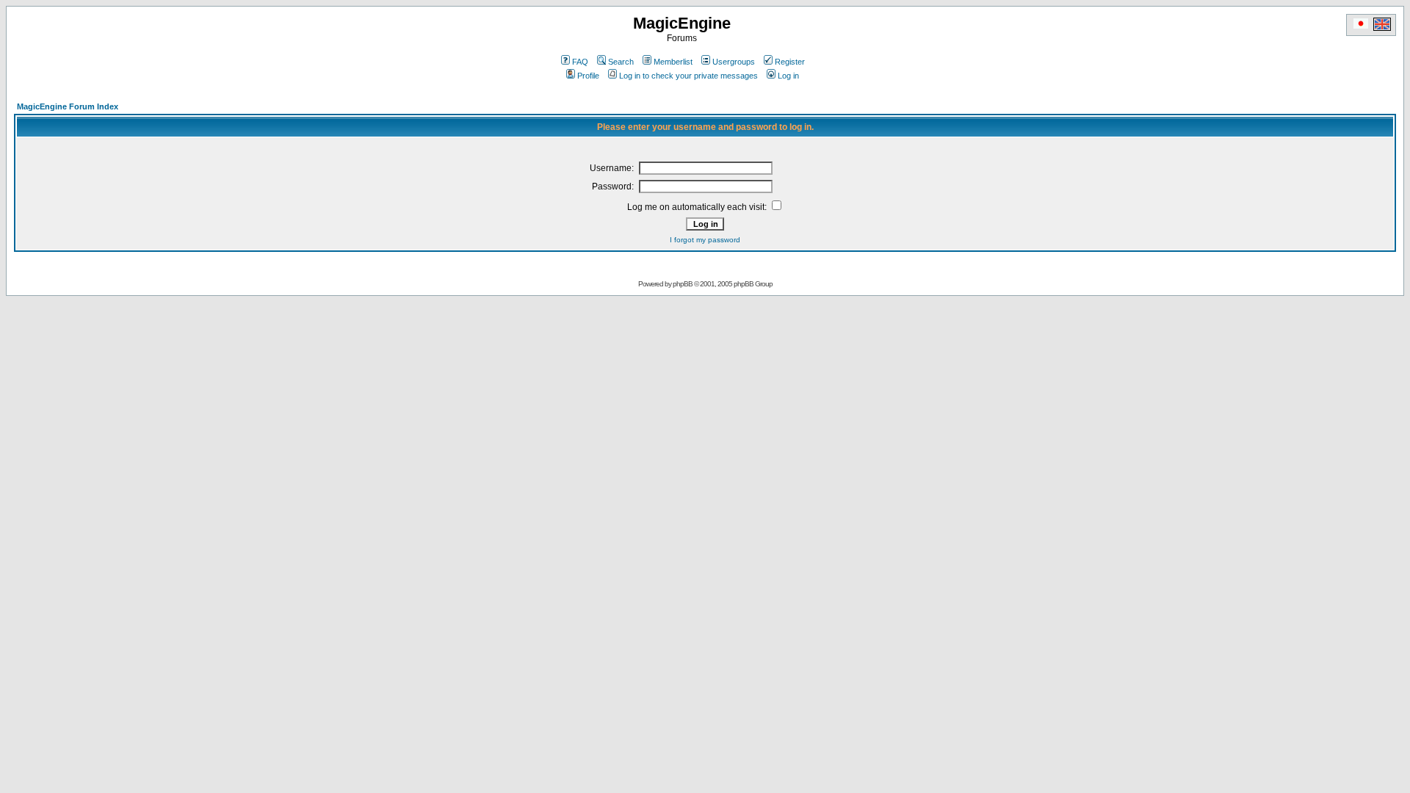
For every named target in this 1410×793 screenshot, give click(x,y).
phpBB (683, 284)
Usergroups (733, 61)
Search (621, 61)
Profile (588, 75)
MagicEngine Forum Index (67, 106)
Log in (788, 75)
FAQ (580, 61)
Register (790, 61)
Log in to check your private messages (688, 75)
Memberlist (673, 61)
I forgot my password (705, 240)
